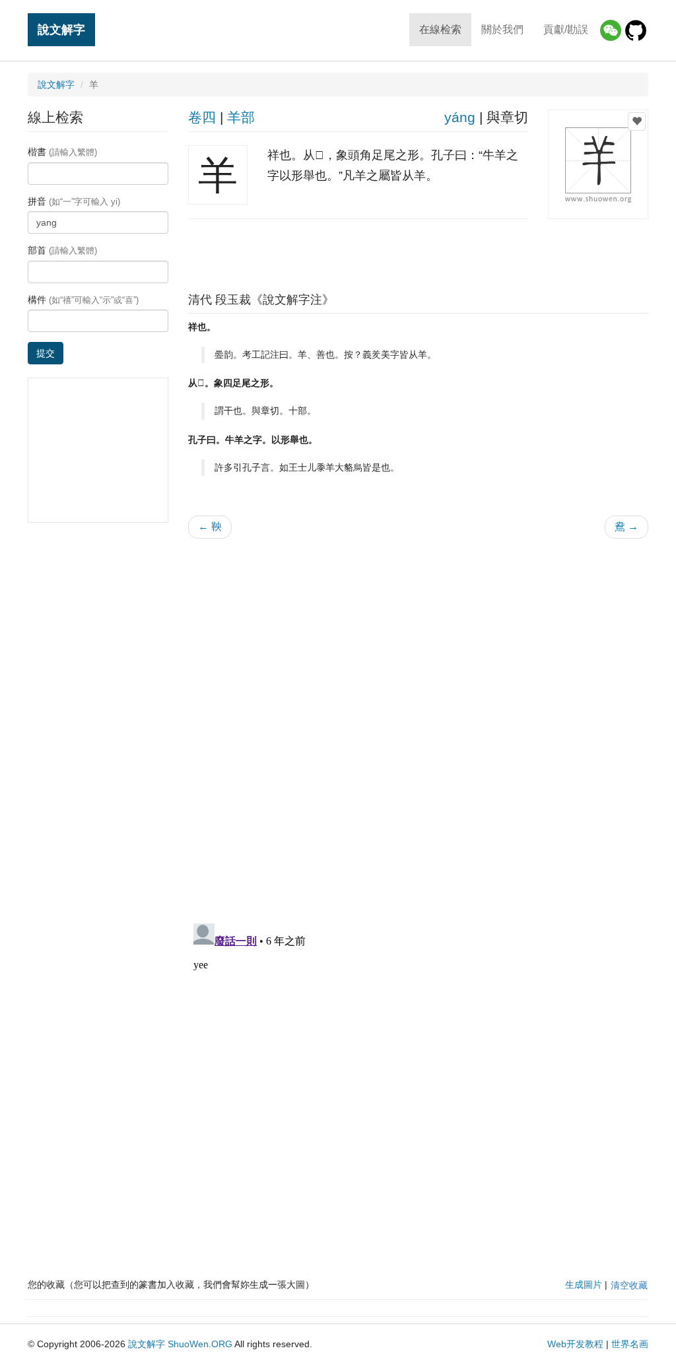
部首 (62, 250)
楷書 (62, 152)
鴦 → (626, 526)
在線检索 (440, 29)
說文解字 (61, 29)
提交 (45, 353)
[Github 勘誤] (635, 30)
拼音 (74, 201)
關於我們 (502, 29)
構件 (83, 299)
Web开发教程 (575, 1344)
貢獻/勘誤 (565, 29)
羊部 (241, 117)
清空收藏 (629, 1285)
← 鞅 (210, 526)
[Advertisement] (417, 252)
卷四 (202, 117)
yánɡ (459, 117)
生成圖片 (583, 1284)
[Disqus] (418, 717)
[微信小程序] (610, 30)
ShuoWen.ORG (200, 1344)
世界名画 (629, 1344)
